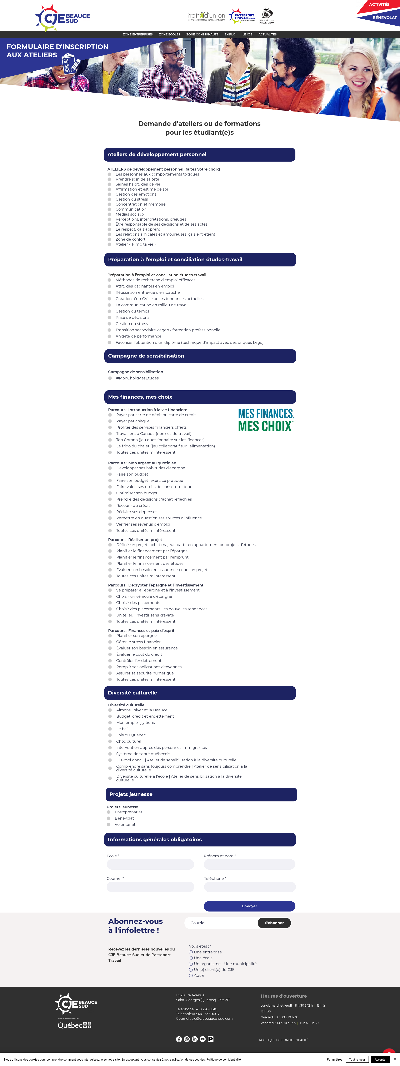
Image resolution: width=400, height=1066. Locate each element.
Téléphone (214, 878)
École (112, 856)
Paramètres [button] (334, 1059)
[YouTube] (203, 1039)
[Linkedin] (195, 1039)
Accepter (380, 1059)
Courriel (114, 878)
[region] (376, 18)
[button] (138, 34)
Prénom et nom (219, 856)
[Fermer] (395, 1059)
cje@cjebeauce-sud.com (212, 1019)
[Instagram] (187, 1039)
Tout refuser (357, 1059)
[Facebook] (179, 1039)
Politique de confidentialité (223, 1059)
